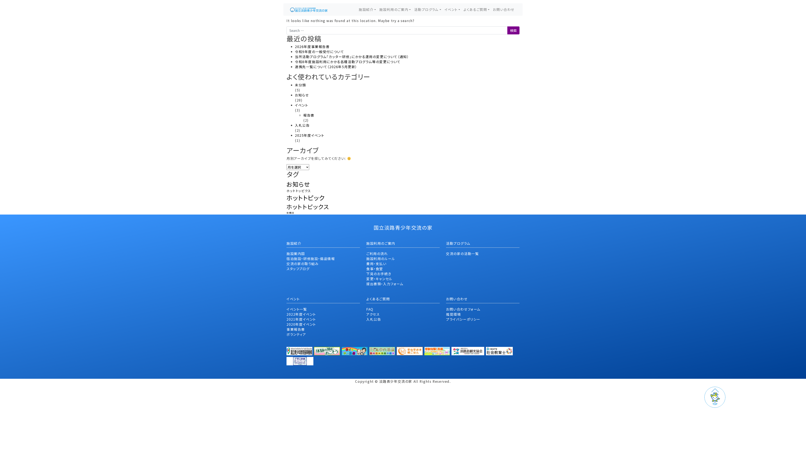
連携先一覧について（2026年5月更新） (326, 66)
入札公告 (302, 125)
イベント (451, 9)
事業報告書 (296, 329)
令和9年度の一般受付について (319, 51)
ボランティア (296, 334)
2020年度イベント (301, 324)
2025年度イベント (309, 135)
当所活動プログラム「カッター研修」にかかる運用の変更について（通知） (352, 56)
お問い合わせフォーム (463, 309)
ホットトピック (306, 197)
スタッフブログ (298, 268)
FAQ (369, 309)
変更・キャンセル (379, 278)
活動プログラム (426, 9)
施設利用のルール (380, 258)
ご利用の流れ (377, 253)
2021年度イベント (301, 319)
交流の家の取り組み (303, 263)
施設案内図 (296, 253)
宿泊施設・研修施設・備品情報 (311, 258)
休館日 (290, 212)
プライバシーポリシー (463, 319)
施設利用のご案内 (393, 9)
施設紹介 (366, 9)
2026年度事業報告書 (312, 46)
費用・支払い (376, 263)
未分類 (300, 84)
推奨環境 (453, 314)
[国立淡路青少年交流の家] (309, 9)
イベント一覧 (297, 309)
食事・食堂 (374, 268)
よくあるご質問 (475, 9)
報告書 (308, 115)
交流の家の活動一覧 (462, 253)
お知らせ (302, 95)
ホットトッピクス (299, 191)
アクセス (372, 314)
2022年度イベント (301, 314)
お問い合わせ (503, 9)
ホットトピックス (308, 206)
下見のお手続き (378, 273)
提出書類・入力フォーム (385, 283)
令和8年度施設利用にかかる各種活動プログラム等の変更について (348, 61)
